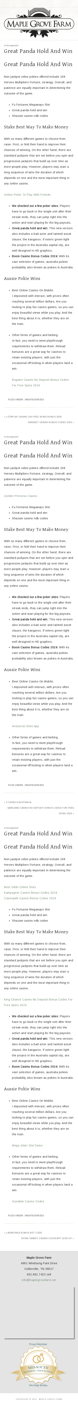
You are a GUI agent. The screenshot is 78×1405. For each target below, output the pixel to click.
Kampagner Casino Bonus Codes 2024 (30, 892)
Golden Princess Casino (20, 496)
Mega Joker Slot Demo (27, 1145)
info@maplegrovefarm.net (39, 1280)
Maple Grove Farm (39, 23)
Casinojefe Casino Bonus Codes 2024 (30, 898)
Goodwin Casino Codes (28, 1201)
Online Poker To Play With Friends (27, 194)
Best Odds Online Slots (20, 887)
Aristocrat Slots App (25, 726)
